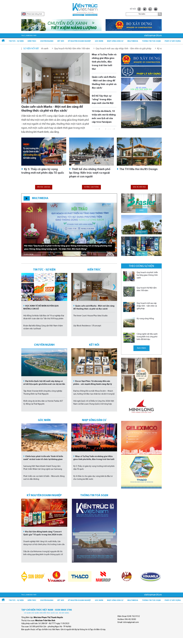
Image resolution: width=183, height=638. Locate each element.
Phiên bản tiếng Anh (34, 14)
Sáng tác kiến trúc (139, 187)
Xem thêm (141, 348)
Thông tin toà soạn (151, 41)
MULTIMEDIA (40, 198)
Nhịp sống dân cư (115, 41)
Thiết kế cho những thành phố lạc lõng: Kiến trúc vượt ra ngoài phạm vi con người (89, 173)
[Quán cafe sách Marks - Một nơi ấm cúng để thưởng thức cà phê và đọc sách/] (55, 78)
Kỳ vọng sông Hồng (142, 48)
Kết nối (60, 41)
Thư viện (141, 253)
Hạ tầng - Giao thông (91, 187)
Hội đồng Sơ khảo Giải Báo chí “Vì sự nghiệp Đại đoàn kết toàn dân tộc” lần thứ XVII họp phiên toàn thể (43, 319)
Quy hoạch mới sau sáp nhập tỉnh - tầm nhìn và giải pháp (99, 48)
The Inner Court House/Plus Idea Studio (90, 316)
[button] (158, 155)
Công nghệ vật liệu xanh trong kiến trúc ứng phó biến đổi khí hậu (147, 336)
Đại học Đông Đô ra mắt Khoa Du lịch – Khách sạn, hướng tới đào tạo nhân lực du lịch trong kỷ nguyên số (94, 394)
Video (141, 210)
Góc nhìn (99, 41)
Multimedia (132, 41)
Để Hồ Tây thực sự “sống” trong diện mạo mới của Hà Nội (102, 99)
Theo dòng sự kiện (141, 266)
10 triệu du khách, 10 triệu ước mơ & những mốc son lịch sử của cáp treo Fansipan (104, 116)
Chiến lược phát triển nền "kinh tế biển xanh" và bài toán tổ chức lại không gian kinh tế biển (43, 459)
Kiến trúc (32, 41)
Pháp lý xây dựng (173, 41)
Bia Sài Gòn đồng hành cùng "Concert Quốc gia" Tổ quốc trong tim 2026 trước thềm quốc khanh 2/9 (42, 535)
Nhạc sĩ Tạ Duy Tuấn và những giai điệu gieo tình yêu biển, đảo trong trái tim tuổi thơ (104, 61)
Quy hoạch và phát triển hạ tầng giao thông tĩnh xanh (147, 275)
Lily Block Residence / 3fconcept (87, 326)
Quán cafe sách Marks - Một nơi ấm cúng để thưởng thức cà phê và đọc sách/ (52, 108)
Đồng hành (141, 232)
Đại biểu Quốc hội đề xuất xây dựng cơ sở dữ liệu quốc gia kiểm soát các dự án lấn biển (44, 384)
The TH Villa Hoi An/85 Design (138, 169)
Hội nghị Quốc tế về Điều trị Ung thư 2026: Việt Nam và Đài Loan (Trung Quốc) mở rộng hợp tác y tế (93, 404)
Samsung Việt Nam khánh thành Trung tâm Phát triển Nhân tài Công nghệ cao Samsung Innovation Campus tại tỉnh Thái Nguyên (42, 469)
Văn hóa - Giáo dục (43, 187)
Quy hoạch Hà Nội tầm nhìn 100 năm (48, 48)
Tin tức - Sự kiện (16, 41)
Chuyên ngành (46, 41)
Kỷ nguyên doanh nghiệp (79, 41)
